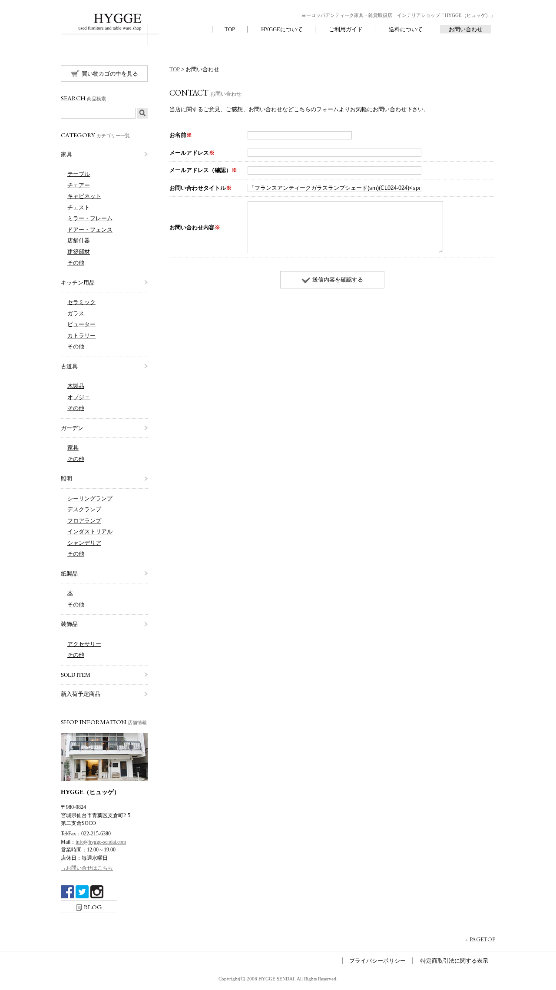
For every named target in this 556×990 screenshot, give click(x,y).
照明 (66, 478)
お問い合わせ (466, 29)
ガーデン (72, 428)
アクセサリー (84, 644)
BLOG (93, 907)
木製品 (75, 386)
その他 (75, 262)
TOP (230, 29)
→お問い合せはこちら (87, 868)
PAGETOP (482, 939)
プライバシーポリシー (377, 960)
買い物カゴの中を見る (110, 73)
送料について (406, 29)
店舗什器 (78, 240)
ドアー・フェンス (90, 229)
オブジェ (78, 397)
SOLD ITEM (75, 675)
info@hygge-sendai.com (101, 842)
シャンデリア (84, 543)
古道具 (69, 366)
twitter (82, 891)
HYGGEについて (282, 29)
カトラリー (81, 335)
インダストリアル (90, 531)
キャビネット (84, 196)
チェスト (78, 207)
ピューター (81, 324)
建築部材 (78, 251)
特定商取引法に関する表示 (454, 960)
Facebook (67, 891)
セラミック (81, 302)
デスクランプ (84, 509)
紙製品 (69, 573)
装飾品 (69, 624)
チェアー (78, 185)
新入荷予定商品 (80, 694)
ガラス (75, 313)
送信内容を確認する (337, 279)
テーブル (78, 174)
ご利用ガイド (346, 29)
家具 (66, 154)
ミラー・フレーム (90, 218)
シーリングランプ (90, 498)
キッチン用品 (78, 282)
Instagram (96, 891)
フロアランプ (84, 520)
